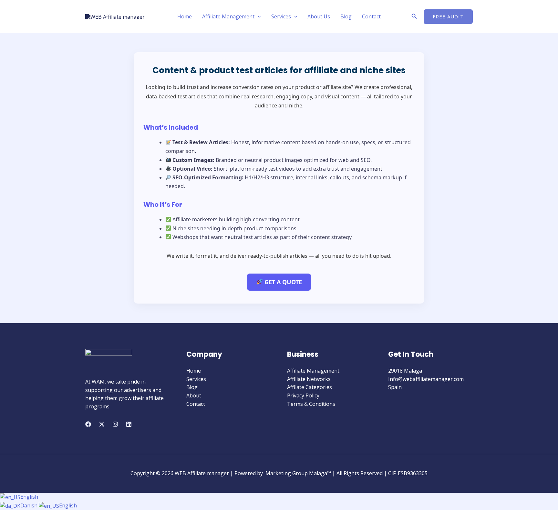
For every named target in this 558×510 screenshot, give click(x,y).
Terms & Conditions (311, 403)
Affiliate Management (228, 16)
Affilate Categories (309, 387)
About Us (318, 16)
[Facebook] (88, 424)
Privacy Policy (303, 395)
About (193, 395)
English (29, 496)
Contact (371, 16)
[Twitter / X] (102, 424)
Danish (29, 505)
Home (184, 16)
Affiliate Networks (309, 379)
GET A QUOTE (282, 282)
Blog (346, 16)
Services (281, 16)
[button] (257, 16)
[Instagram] (115, 424)
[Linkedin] (129, 424)
